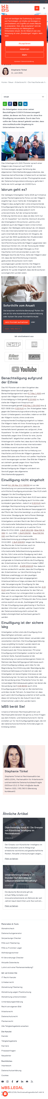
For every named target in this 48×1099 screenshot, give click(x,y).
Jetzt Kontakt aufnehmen (16, 322)
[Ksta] (14, 356)
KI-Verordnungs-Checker (12, 957)
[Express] (34, 344)
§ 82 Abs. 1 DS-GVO (31, 405)
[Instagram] (7, 1081)
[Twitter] (17, 1081)
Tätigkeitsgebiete (9, 1041)
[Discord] (27, 1081)
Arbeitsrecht (20, 82)
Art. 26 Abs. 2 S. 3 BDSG (19, 485)
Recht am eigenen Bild (11, 1006)
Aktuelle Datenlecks (10, 962)
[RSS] (32, 1081)
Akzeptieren (25, 43)
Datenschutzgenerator (11, 933)
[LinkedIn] (22, 1081)
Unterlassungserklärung (12, 1002)
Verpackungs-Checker (11, 938)
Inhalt (6, 97)
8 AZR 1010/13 (26, 566)
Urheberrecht (7, 982)
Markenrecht (7, 1021)
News (10, 82)
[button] (5, 104)
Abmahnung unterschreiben (13, 997)
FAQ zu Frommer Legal (11, 948)
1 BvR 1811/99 (26, 530)
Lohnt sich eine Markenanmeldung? (17, 967)
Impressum (6, 1065)
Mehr (24, 55)
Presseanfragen (8, 1050)
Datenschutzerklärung (11, 1070)
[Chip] (14, 344)
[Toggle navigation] (44, 8)
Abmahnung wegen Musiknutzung (16, 992)
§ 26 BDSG (22, 686)
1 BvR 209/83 (18, 542)
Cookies (5, 1075)
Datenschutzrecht (9, 1016)
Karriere (5, 1046)
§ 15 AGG (32, 399)
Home (4, 82)
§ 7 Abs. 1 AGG (34, 393)
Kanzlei (4, 1036)
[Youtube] (24, 369)
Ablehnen (24, 49)
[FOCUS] (34, 356)
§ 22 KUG (19, 408)
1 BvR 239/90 (25, 533)
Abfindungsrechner (10, 952)
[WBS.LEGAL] (5, 8)
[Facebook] (12, 1081)
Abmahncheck (7, 928)
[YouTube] (2, 1081)
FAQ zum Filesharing (10, 943)
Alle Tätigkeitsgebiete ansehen (15, 1026)
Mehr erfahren (11, 858)
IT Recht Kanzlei (8, 977)
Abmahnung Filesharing (11, 987)
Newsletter (6, 1055)
